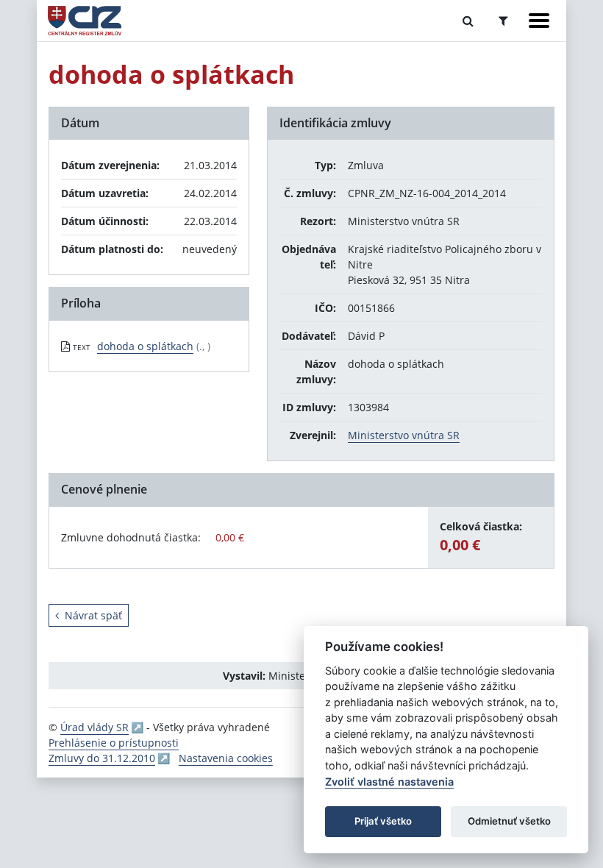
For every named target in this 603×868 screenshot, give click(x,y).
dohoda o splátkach (145, 346)
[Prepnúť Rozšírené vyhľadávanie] (503, 21)
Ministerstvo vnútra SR (404, 435)
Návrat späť (93, 615)
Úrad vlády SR (94, 727)
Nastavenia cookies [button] (226, 758)
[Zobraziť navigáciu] (539, 21)
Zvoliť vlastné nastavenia (389, 781)
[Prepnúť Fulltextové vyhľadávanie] (468, 21)
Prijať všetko (383, 821)
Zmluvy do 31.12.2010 (102, 758)
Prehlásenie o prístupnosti (114, 743)
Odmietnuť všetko (509, 821)
